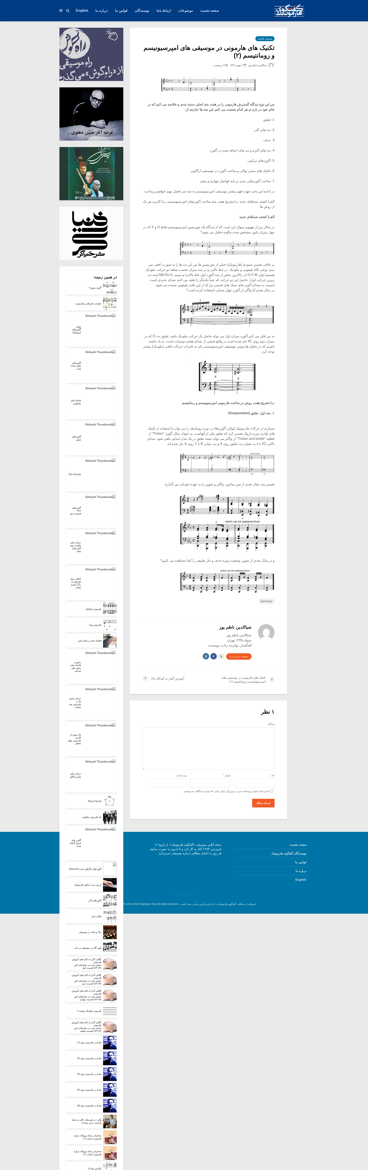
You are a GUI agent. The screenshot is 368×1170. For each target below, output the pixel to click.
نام (272, 775)
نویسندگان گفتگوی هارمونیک (288, 853)
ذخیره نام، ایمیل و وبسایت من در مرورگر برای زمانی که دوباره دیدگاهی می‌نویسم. (226, 791)
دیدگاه (271, 724)
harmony (266, 601)
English (82, 10)
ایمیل (226, 775)
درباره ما (101, 10)
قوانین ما (121, 10)
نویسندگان (142, 10)
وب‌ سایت (181, 775)
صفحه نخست (209, 10)
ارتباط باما (164, 10)
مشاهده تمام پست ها (238, 656)
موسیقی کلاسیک (265, 39)
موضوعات (185, 10)
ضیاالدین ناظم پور (258, 65)
